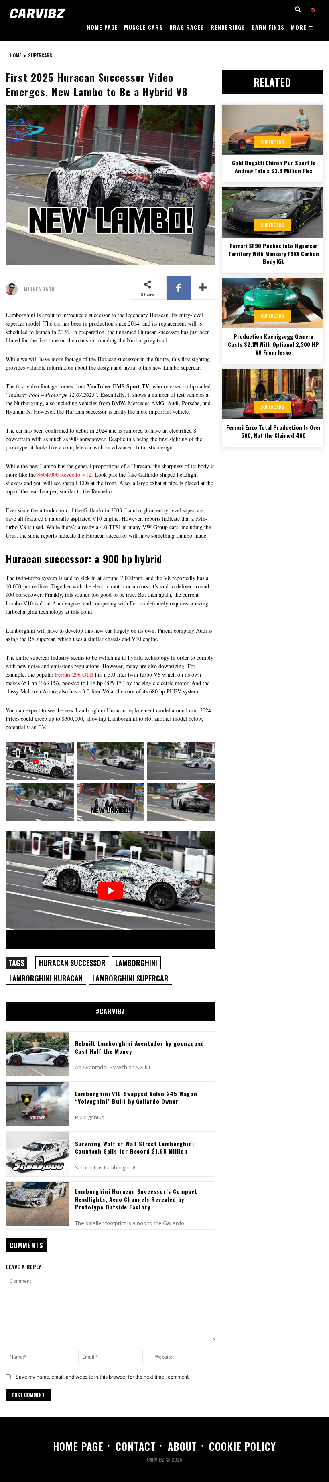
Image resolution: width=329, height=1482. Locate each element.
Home (15, 55)
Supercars (40, 55)
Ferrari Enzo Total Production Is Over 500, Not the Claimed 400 (273, 431)
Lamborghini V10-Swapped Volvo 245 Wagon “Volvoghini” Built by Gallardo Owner (136, 1097)
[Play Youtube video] (110, 890)
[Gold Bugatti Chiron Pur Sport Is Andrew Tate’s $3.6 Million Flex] (272, 130)
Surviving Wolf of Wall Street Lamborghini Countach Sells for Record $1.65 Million (134, 1147)
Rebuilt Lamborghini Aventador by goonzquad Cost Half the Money (140, 1047)
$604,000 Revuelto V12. (64, 474)
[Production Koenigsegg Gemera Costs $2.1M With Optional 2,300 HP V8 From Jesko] (272, 303)
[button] (298, 10)
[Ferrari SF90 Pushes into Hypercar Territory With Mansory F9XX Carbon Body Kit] (272, 212)
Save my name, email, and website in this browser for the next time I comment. (103, 1377)
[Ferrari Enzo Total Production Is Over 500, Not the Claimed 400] (272, 394)
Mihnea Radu (39, 289)
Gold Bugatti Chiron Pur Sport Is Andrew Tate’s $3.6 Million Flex (273, 166)
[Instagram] (312, 11)
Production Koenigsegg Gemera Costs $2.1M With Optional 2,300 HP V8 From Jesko (273, 344)
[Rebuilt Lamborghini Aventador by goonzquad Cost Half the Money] (37, 1054)
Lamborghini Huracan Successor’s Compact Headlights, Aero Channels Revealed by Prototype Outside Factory (136, 1199)
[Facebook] (179, 288)
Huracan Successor (72, 963)
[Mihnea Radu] (14, 289)
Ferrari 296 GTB (74, 674)
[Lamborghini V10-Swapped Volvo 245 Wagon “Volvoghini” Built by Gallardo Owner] (37, 1104)
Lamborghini (136, 963)
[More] (203, 288)
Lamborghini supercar (130, 978)
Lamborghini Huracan (46, 978)
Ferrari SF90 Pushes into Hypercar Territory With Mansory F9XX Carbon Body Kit (273, 253)
